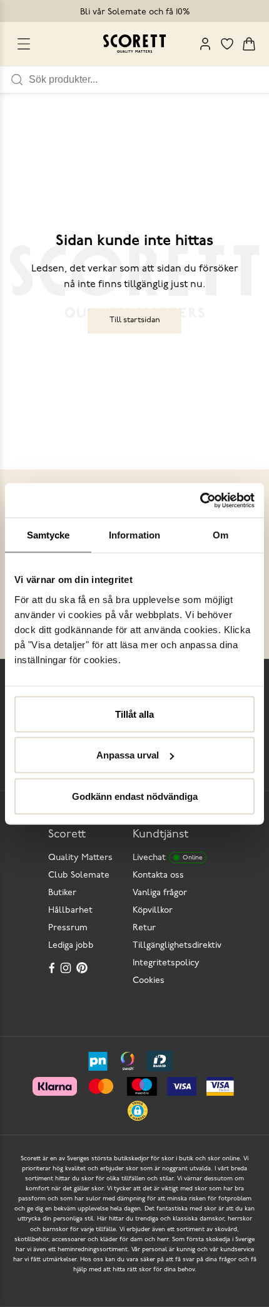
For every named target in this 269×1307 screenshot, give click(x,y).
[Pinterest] (83, 968)
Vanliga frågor (160, 893)
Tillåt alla (134, 713)
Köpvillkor (153, 910)
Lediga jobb (71, 945)
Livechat (167, 858)
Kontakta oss (158, 875)
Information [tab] (134, 535)
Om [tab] (220, 535)
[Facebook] (52, 968)
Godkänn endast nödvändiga (135, 795)
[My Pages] (205, 44)
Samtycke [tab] (48, 535)
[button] (138, 1111)
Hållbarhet (70, 910)
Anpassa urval (127, 755)
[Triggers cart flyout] (249, 44)
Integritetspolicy (166, 963)
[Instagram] (67, 968)
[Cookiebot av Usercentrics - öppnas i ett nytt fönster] (200, 500)
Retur (144, 928)
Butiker (62, 893)
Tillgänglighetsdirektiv (177, 945)
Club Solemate (78, 875)
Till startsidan (134, 320)
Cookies (149, 980)
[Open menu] (24, 44)
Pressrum (68, 928)
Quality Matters (80, 858)
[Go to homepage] (134, 43)
